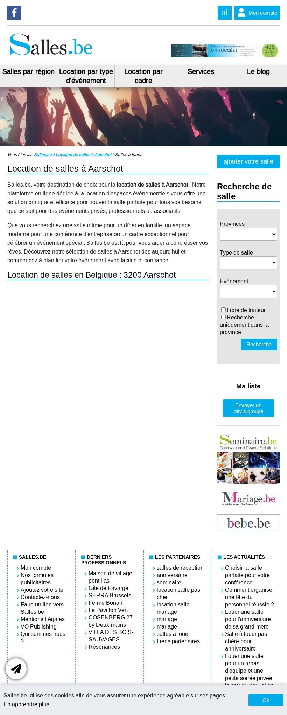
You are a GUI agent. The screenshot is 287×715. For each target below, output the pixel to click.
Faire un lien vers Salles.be (42, 608)
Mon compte (262, 13)
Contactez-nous (40, 597)
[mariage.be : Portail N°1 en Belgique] (248, 505)
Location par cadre (143, 76)
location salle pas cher (178, 593)
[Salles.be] (50, 55)
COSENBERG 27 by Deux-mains (111, 621)
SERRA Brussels (110, 595)
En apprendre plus (26, 704)
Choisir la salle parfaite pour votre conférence (247, 575)
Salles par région (28, 71)
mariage (167, 619)
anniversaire (172, 575)
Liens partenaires (178, 641)
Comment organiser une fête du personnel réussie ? (249, 597)
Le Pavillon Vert (108, 610)
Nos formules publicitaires (37, 578)
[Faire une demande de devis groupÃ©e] (16, 668)
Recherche (259, 344)
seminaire (169, 582)
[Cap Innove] (225, 55)
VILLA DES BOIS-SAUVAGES (111, 636)
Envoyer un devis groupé (248, 408)
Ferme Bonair (105, 602)
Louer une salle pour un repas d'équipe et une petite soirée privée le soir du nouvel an (249, 670)
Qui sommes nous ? (43, 637)
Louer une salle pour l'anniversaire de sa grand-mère (248, 619)
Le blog (258, 71)
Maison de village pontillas (110, 577)
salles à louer (173, 634)
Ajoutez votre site (42, 589)
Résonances (104, 647)
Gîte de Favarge (108, 588)
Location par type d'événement (86, 76)
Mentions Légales (43, 619)
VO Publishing (39, 626)
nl (224, 12)
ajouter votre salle (248, 161)
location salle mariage (173, 608)
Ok (266, 700)
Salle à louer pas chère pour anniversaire (246, 641)
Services (201, 71)
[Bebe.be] (248, 529)
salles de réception (180, 567)
